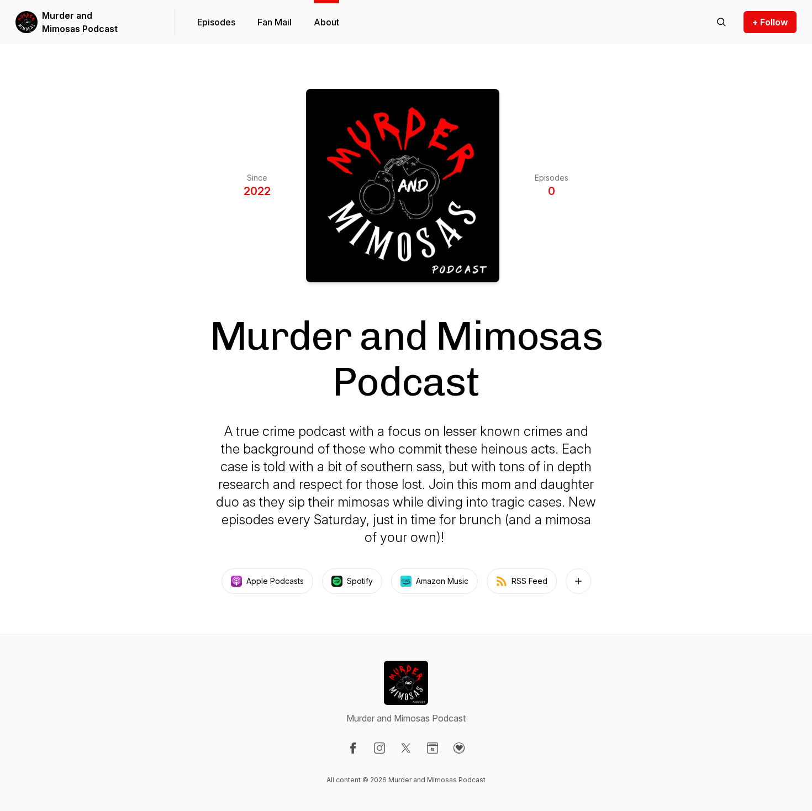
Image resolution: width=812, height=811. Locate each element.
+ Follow (770, 22)
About (326, 22)
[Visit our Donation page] (459, 748)
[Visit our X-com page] (406, 748)
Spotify (360, 581)
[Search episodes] (721, 22)
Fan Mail (274, 22)
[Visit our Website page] (432, 748)
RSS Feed (529, 581)
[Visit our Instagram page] (379, 748)
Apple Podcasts (275, 581)
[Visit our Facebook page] (352, 748)
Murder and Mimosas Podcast (80, 22)
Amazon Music (442, 581)
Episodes (216, 22)
